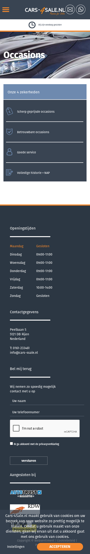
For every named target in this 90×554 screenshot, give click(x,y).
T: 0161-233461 (20, 348)
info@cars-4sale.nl (24, 353)
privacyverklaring (49, 444)
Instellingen (15, 547)
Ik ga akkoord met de (36, 444)
